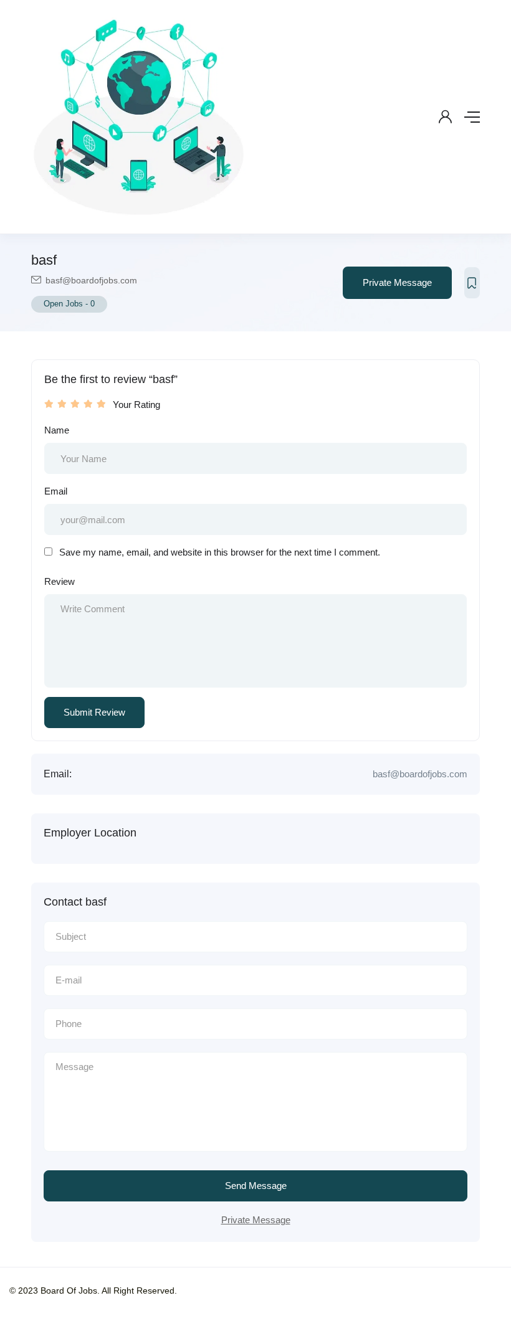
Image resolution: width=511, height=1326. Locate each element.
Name (56, 430)
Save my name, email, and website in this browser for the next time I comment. (219, 552)
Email (55, 491)
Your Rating (136, 404)
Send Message (256, 1185)
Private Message (397, 282)
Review (59, 581)
